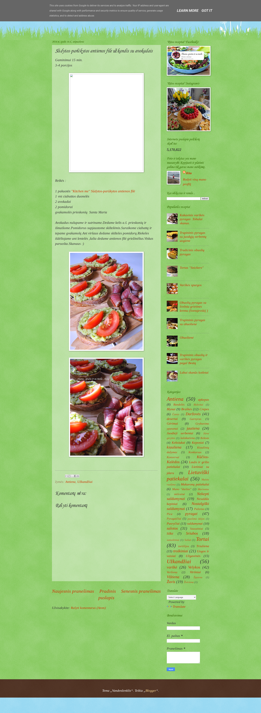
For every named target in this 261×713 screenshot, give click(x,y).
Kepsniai (198, 442)
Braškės (186, 409)
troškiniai (180, 551)
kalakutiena (187, 438)
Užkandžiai (84, 482)
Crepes (204, 409)
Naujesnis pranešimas (73, 591)
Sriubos (192, 533)
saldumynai (195, 523)
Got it (206, 10)
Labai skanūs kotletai (194, 372)
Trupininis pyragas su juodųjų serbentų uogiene (193, 237)
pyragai (191, 513)
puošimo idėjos (196, 518)
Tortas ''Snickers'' (192, 267)
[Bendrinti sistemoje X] (72, 476)
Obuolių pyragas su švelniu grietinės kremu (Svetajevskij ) (194, 306)
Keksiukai (178, 442)
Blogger (150, 690)
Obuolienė (187, 337)
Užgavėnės (193, 556)
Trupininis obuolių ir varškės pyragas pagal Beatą (194, 359)
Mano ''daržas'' (181, 489)
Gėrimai (172, 423)
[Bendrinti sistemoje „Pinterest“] (77, 476)
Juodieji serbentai (180, 433)
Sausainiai (196, 528)
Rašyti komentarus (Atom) (88, 608)
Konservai (173, 457)
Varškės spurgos (191, 285)
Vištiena (173, 577)
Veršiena (172, 572)
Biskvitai (198, 404)
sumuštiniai (173, 539)
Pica (169, 514)
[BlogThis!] (69, 476)
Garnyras (195, 419)
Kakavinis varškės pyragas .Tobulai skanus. (192, 219)
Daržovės (193, 414)
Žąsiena (198, 577)
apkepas (203, 399)
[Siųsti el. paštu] (66, 476)
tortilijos (183, 546)
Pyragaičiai (174, 518)
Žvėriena (189, 582)
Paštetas (199, 509)
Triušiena (202, 546)
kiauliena (174, 447)
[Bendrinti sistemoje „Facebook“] (75, 476)
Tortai (202, 539)
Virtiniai (195, 572)
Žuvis (171, 581)
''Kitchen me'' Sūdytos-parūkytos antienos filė (103, 191)
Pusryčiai (173, 523)
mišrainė (179, 494)
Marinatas (203, 489)
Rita (189, 173)
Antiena (70, 482)
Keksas (204, 438)
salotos (172, 528)
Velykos (194, 567)
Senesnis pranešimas (141, 591)
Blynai (171, 409)
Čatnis (175, 414)
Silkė (170, 533)
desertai (172, 419)
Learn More (187, 10)
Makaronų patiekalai (195, 484)
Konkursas (194, 452)
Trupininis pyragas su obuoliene (192, 322)
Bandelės (179, 404)
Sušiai (187, 539)
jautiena (193, 428)
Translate (179, 606)
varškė (172, 567)
